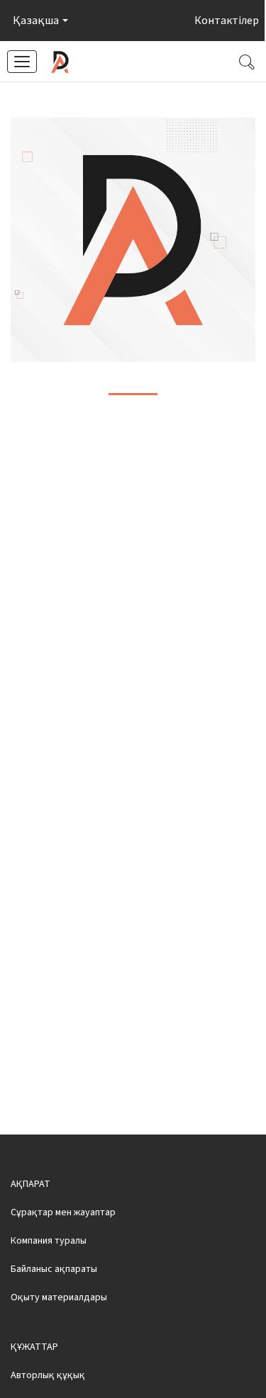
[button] (39, 20)
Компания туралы (49, 1241)
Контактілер (226, 20)
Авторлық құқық (48, 1375)
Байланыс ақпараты (54, 1269)
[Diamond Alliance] (59, 62)
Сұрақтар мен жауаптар (63, 1212)
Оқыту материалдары (59, 1297)
